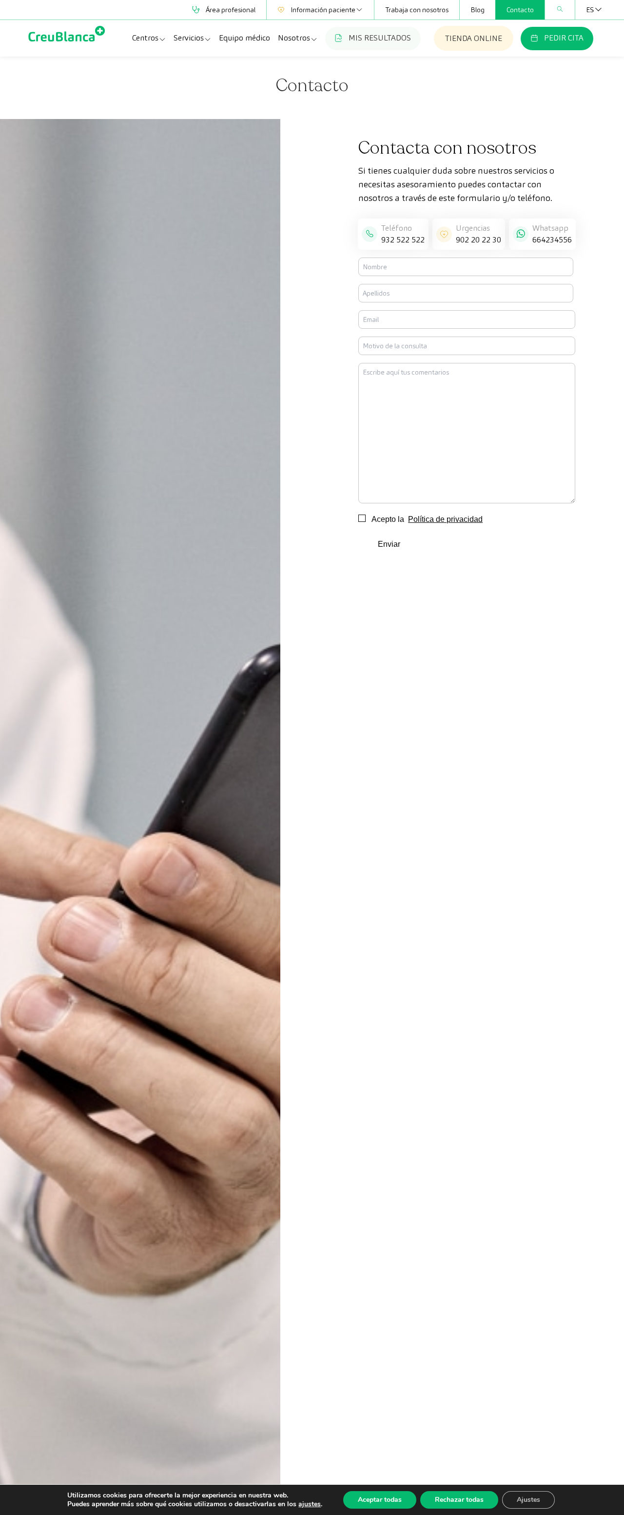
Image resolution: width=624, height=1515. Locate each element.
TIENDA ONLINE (473, 38)
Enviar (389, 544)
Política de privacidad (445, 519)
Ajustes (528, 1499)
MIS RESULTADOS (380, 38)
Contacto (520, 9)
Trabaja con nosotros (416, 9)
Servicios (189, 38)
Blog (477, 9)
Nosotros (294, 38)
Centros (145, 38)
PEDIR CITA (564, 38)
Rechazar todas (459, 1499)
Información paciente (323, 9)
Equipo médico (244, 38)
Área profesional (230, 9)
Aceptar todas (380, 1499)
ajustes (309, 1504)
